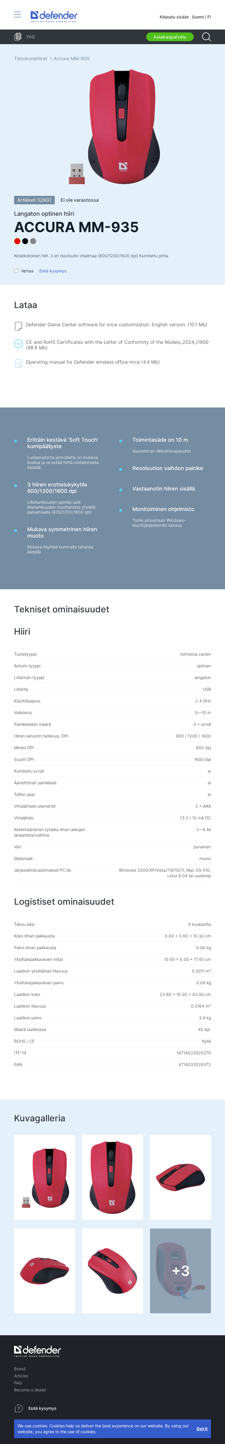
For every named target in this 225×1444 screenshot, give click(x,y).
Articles (21, 1375)
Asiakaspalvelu (170, 37)
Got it (202, 1428)
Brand (19, 1368)
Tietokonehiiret (30, 58)
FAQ (18, 1382)
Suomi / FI (201, 16)
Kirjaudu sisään (174, 16)
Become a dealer (30, 1389)
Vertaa (27, 270)
